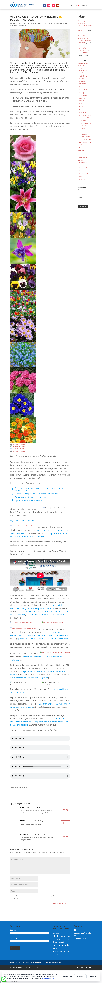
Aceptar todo (67, 976)
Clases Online (83, 90)
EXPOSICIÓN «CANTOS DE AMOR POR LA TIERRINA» (84, 50)
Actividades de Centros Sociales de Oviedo (33, 23)
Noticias (80, 160)
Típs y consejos (86, 139)
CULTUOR (81, 151)
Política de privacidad (32, 962)
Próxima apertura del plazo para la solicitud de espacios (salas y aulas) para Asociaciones (85, 25)
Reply (65, 809)
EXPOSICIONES (83, 157)
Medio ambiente (84, 107)
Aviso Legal (15, 962)
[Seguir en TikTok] (86, 967)
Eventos (81, 176)
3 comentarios (21, 26)
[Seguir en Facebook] (44, 5)
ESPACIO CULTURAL (84, 154)
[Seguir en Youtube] (57, 5)
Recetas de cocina (85, 115)
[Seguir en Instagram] (48, 5)
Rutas (81, 148)
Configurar (92, 976)
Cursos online (83, 168)
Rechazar (80, 976)
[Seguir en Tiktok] (53, 5)
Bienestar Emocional (53, 23)
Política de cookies (53, 962)
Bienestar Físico (84, 87)
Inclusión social (84, 104)
